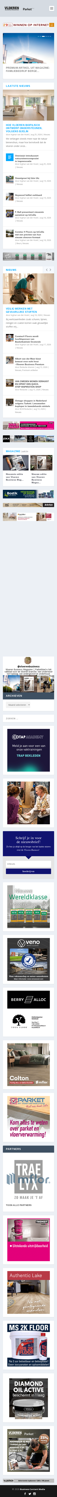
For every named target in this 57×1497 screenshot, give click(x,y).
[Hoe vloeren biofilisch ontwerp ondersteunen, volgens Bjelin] (28, 105)
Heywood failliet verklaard (28, 195)
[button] (11, 683)
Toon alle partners (19, 1205)
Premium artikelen (30, 370)
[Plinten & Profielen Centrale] (28, 1179)
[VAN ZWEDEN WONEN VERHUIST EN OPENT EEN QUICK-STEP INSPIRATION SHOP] (10, 383)
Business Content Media (32, 1489)
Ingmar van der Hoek (20, 134)
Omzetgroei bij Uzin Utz (27, 178)
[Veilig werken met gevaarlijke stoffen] (28, 288)
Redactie (23, 389)
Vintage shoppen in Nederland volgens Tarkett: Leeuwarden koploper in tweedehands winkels (32, 403)
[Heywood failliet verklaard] (10, 196)
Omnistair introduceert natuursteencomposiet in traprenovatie (27, 158)
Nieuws (47, 134)
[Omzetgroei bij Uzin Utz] (10, 179)
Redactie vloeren (27, 367)
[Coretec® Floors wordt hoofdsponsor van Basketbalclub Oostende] (10, 338)
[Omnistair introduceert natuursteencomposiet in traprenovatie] (10, 157)
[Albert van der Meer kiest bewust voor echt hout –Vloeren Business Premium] (10, 360)
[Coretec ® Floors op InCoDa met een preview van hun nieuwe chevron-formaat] (10, 233)
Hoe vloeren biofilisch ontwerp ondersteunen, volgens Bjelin (24, 128)
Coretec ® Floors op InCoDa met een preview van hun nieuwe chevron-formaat (29, 235)
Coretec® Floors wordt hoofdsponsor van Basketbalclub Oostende (28, 339)
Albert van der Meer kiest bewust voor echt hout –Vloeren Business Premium (29, 361)
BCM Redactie (26, 409)
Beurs (19, 243)
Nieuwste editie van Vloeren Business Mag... (15, 477)
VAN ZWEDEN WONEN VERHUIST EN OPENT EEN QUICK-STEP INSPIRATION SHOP (32, 384)
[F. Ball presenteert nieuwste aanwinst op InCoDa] (10, 213)
